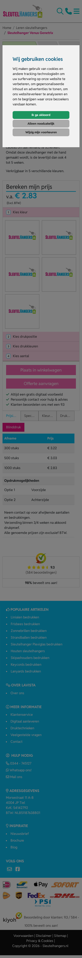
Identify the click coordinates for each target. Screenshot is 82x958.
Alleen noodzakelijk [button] (41, 123)
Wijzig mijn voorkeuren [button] (41, 132)
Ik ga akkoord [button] (41, 115)
